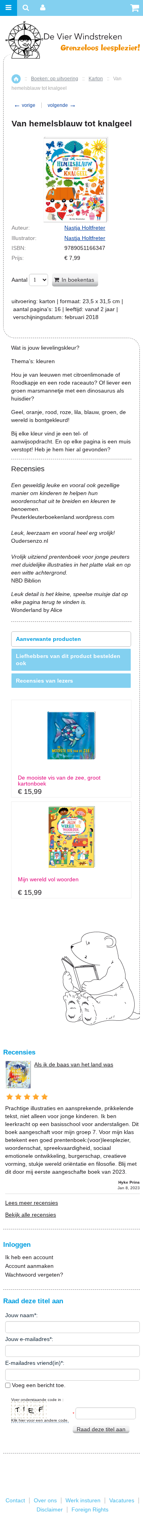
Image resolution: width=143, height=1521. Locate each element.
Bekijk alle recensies (30, 1214)
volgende (62, 105)
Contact (15, 1500)
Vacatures (121, 1500)
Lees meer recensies (31, 1203)
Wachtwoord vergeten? (34, 1274)
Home (16, 78)
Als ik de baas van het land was (73, 1064)
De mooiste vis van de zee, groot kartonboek (59, 781)
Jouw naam (19, 1315)
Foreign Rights (90, 1509)
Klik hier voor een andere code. (40, 1420)
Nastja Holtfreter (84, 227)
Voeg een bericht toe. (38, 1385)
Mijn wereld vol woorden (48, 879)
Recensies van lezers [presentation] (44, 680)
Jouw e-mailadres (27, 1339)
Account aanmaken (29, 1266)
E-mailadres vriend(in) (33, 1363)
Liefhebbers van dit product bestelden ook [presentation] (68, 659)
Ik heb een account (29, 1257)
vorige (24, 105)
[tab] (71, 639)
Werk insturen (83, 1500)
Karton (96, 78)
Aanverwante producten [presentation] (48, 639)
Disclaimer (50, 1509)
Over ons (45, 1500)
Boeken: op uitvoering (54, 78)
